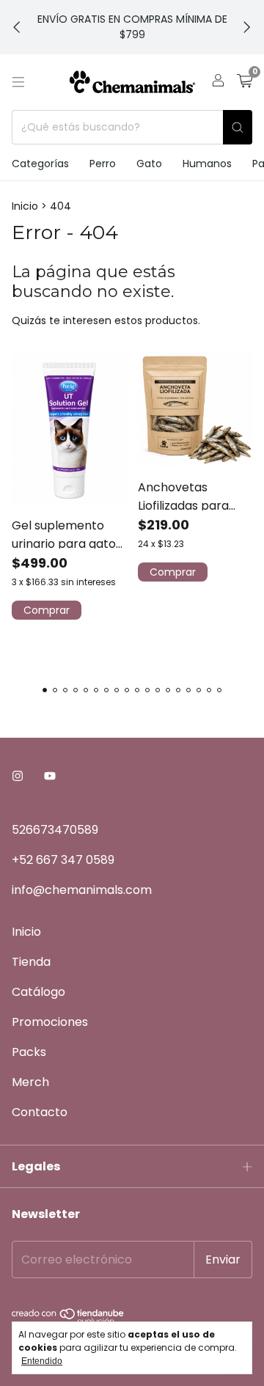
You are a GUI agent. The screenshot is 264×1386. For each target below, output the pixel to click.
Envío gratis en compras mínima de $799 (132, 27)
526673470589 (55, 829)
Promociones (50, 1021)
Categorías (40, 163)
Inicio (25, 206)
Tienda (31, 961)
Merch (30, 1082)
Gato (149, 163)
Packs (29, 1052)
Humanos (207, 163)
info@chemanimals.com (82, 889)
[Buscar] (237, 127)
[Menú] (18, 82)
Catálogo (38, 991)
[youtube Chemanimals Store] (50, 776)
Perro (102, 163)
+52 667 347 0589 (63, 859)
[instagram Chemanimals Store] (17, 776)
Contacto (39, 1112)
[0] (244, 82)
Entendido (41, 1361)
